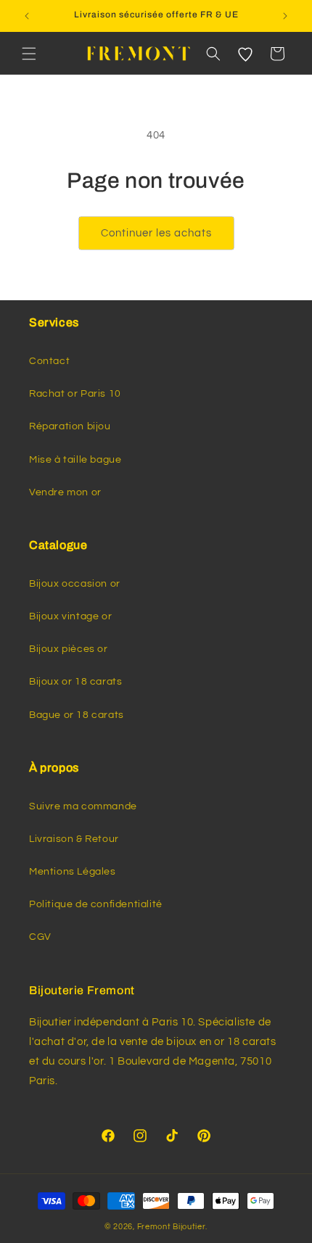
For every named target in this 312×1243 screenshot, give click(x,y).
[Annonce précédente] (27, 16)
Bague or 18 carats (76, 715)
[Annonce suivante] (285, 16)
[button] (29, 54)
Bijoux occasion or (74, 584)
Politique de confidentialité (96, 904)
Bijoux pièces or (68, 649)
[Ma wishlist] (245, 54)
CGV (40, 937)
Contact (49, 361)
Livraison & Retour (74, 839)
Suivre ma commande (83, 806)
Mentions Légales (72, 872)
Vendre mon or (65, 492)
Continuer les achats (156, 233)
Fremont (155, 1227)
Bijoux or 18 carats (75, 682)
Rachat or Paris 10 (75, 394)
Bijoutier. (190, 1227)
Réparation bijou (70, 426)
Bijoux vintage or (70, 616)
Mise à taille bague (75, 460)
